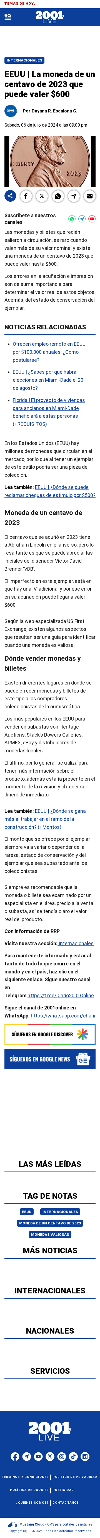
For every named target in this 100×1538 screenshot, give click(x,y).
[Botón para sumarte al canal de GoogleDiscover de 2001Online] (50, 1034)
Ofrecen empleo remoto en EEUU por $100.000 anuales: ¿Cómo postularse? (49, 352)
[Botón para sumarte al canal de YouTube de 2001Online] (92, 218)
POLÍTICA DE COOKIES (29, 1490)
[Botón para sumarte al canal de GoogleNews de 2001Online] (50, 1059)
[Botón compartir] (10, 196)
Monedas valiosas (50, 1234)
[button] (26, 196)
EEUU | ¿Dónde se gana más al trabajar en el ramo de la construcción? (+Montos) (45, 819)
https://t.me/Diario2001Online (61, 995)
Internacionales (24, 60)
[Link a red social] (15, 1456)
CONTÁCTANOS (65, 1502)
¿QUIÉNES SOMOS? (32, 1502)
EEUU (26, 1212)
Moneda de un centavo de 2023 (50, 1223)
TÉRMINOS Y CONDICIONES (25, 1477)
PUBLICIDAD (63, 1490)
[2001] (50, 17)
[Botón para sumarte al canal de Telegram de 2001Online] (82, 218)
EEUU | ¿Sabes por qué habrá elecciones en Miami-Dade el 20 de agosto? (48, 380)
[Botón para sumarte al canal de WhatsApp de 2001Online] (72, 218)
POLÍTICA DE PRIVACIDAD (74, 1477)
